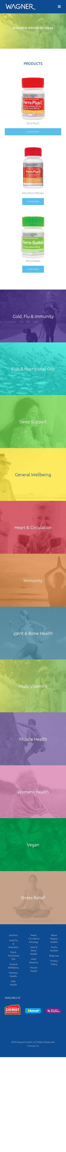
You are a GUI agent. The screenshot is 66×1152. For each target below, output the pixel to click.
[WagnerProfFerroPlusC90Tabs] (33, 147)
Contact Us (33, 1045)
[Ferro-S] (33, 212)
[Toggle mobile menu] (59, 6)
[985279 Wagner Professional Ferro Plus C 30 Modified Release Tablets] (33, 78)
